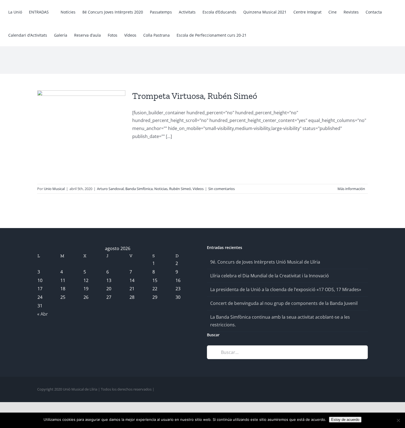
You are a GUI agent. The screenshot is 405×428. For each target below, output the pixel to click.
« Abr (42, 314)
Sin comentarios (221, 188)
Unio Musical (54, 188)
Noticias (161, 188)
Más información (351, 188)
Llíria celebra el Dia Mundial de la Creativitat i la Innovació (269, 276)
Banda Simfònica (139, 188)
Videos (198, 188)
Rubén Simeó (180, 188)
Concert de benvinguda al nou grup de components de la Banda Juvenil (284, 303)
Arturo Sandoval (110, 188)
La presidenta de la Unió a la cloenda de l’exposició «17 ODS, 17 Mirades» (285, 289)
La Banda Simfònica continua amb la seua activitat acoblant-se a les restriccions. (280, 321)
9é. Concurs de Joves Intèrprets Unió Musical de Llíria (265, 262)
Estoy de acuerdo (345, 420)
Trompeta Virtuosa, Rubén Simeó (194, 96)
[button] (264, 34)
